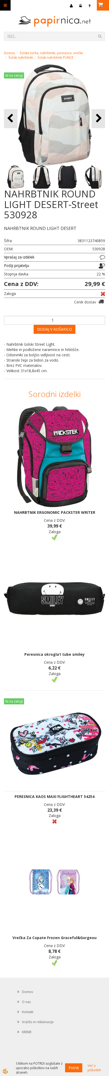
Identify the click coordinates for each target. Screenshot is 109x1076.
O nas (26, 1002)
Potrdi (74, 1067)
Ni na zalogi (14, 75)
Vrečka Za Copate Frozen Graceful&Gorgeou (54, 937)
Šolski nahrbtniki (20, 57)
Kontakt (27, 1012)
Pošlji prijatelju (16, 265)
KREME (26, 1032)
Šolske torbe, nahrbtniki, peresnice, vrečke (51, 53)
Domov (9, 53)
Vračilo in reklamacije (38, 1022)
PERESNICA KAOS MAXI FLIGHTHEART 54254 (54, 796)
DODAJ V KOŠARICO (54, 329)
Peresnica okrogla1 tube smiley (54, 654)
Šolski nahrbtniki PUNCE (55, 57)
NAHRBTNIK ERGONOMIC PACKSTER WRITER (54, 512)
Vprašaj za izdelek (19, 257)
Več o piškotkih (94, 1067)
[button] (98, 118)
